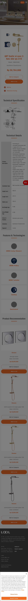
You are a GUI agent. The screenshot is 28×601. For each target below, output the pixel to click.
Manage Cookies (14, 594)
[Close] (26, 573)
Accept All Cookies (14, 598)
